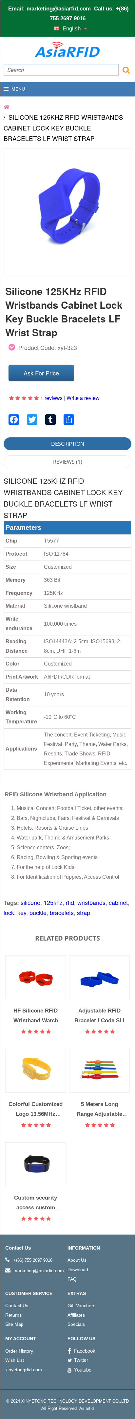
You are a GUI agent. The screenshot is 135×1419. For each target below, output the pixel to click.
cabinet (118, 902)
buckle (38, 912)
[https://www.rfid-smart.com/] (7, 106)
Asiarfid (86, 1408)
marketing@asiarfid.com (59, 9)
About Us (77, 1260)
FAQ (72, 1279)
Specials (76, 1324)
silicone (30, 902)
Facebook (84, 1351)
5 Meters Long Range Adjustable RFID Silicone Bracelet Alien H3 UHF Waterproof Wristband (99, 1109)
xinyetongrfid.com (23, 1369)
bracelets (62, 912)
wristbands (91, 902)
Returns (13, 1315)
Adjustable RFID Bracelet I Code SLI (99, 1015)
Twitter (81, 1360)
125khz (53, 902)
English (72, 29)
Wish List (14, 1360)
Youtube (82, 1370)
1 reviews (51, 398)
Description (67, 443)
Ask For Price (41, 373)
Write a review (83, 398)
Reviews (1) (67, 461)
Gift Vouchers (81, 1305)
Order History (19, 1351)
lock (9, 912)
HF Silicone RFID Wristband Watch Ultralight (35, 1016)
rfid (70, 902)
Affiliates (76, 1315)
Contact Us (16, 1305)
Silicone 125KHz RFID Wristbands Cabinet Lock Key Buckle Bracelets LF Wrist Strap (63, 127)
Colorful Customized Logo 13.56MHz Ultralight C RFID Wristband (36, 1109)
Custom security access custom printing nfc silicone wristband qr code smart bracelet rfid (36, 1203)
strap (83, 912)
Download (78, 1269)
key (21, 912)
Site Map (14, 1324)
